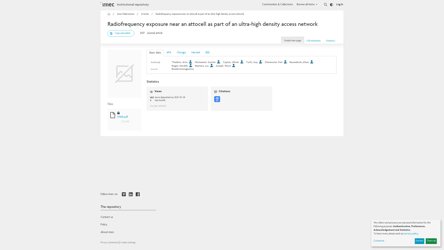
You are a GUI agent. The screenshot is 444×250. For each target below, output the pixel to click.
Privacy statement (110, 242)
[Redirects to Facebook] (138, 194)
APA (168, 52)
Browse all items (306, 4)
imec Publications (125, 14)
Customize (379, 241)
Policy (104, 224)
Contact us (107, 217)
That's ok (431, 241)
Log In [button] (339, 4)
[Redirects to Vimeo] (124, 194)
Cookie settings (127, 242)
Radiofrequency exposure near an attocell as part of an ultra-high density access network (200, 14)
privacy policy (411, 234)
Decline (419, 241)
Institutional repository (133, 5)
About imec (107, 232)
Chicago (181, 52)
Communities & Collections (277, 4)
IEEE (208, 52)
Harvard (195, 52)
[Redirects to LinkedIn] (131, 194)
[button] (292, 40)
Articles (145, 14)
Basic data (155, 53)
